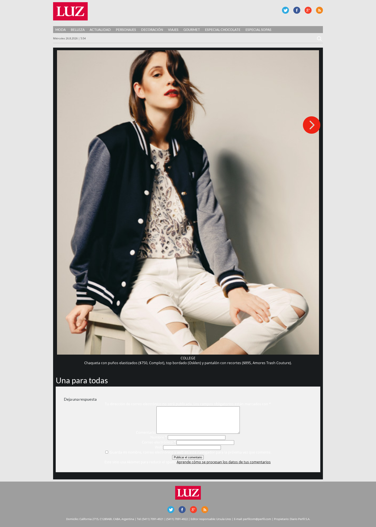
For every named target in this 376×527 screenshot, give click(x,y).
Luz (70, 11)
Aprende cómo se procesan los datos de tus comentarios (224, 462)
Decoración (152, 30)
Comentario (146, 432)
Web (158, 447)
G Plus (308, 10)
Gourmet (191, 30)
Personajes (126, 30)
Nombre (158, 437)
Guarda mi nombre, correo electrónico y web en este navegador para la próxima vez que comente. (190, 452)
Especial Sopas (258, 30)
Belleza (78, 30)
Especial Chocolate (222, 30)
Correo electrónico (159, 442)
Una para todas (82, 380)
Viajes (173, 30)
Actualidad (100, 30)
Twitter (285, 10)
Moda (60, 30)
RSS (319, 10)
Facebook (296, 10)
